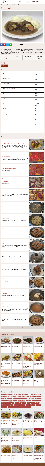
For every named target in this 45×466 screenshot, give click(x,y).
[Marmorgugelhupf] (17, 373)
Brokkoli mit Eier (38, 422)
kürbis (2, 402)
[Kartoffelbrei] (28, 432)
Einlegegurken (6, 78)
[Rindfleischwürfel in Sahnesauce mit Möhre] (6, 356)
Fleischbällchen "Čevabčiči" (38, 364)
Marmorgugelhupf (17, 380)
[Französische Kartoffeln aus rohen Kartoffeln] (6, 373)
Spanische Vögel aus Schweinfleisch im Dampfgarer (28, 365)
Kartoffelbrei (26, 438)
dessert (6, 396)
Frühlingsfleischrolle (17, 363)
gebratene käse (24, 396)
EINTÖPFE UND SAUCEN (5, 437)
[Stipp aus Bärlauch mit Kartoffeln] (6, 432)
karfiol (10, 400)
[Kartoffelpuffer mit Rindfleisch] (28, 339)
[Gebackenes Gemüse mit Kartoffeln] (28, 373)
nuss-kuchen (18, 402)
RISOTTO (14, 437)
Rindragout (15, 346)
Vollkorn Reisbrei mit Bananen (27, 456)
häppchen (25, 398)
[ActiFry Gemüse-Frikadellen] (6, 415)
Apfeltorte (36, 438)
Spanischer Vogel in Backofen (5, 347)
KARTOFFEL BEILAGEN (27, 437)
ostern (28, 402)
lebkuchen (8, 402)
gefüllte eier (31, 396)
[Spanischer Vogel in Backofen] (6, 339)
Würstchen (5, 124)
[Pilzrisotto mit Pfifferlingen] (17, 432)
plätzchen (37, 402)
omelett (24, 402)
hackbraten (20, 398)
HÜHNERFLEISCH (15, 420)
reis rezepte (3, 404)
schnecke (33, 404)
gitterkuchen (3, 398)
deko (2, 396)
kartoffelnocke (21, 400)
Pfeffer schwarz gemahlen (9, 88)
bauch (13, 394)
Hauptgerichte (10, 4)
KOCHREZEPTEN (35, 1)
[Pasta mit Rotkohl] (28, 415)
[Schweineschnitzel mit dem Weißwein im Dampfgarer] (39, 448)
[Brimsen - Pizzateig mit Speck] (17, 448)
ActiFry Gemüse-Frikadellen (5, 422)
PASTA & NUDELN (26, 420)
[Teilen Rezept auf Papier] (10, 44)
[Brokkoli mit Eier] (39, 415)
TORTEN (35, 437)
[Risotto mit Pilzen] (6, 448)
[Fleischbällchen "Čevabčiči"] (39, 356)
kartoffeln (15, 400)
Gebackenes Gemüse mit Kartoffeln (26, 382)
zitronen (22, 407)
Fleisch (15, 4)
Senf (4, 103)
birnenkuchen (18, 394)
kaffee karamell (37, 398)
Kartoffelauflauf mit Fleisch (38, 347)
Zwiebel (5, 129)
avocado (2, 394)
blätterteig (31, 394)
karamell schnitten (4, 400)
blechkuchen (25, 394)
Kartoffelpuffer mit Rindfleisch (27, 347)
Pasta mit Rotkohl (27, 422)
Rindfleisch (20, 4)
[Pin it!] (4, 44)
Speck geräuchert (7, 108)
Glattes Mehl (6, 83)
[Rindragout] (17, 339)
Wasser (4, 119)
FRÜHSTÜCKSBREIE (26, 454)
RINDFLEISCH (3, 345)
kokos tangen (34, 400)
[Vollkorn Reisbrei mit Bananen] (28, 448)
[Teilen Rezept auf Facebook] (1, 44)
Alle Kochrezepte (4, 4)
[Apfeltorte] (39, 432)
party (32, 402)
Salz (4, 98)
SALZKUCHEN (14, 454)
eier (9, 396)
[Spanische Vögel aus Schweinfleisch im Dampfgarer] (28, 356)
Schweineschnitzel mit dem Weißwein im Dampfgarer (39, 457)
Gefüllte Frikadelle (36, 381)
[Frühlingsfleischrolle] (17, 356)
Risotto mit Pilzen (5, 455)
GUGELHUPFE (14, 378)
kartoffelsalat (28, 400)
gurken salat (15, 398)
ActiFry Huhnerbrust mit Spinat (16, 423)
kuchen (39, 400)
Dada (6, 58)
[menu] (1, 1)
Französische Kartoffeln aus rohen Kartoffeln (5, 382)
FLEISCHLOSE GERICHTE (27, 378)
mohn (13, 402)
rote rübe (16, 404)
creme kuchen (37, 394)
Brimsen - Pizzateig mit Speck (15, 457)
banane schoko (8, 394)
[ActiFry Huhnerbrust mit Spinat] (17, 415)
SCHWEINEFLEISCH (4, 378)
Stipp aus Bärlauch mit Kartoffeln (4, 440)
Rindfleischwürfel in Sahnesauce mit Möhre (5, 365)
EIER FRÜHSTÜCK (37, 420)
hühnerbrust (31, 398)
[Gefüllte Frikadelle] (39, 373)
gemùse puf (38, 396)
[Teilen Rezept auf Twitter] (7, 44)
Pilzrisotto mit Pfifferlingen (15, 439)
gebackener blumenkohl (15, 396)
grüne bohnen (9, 398)
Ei (3, 73)
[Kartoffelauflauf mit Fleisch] (39, 339)
